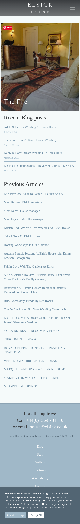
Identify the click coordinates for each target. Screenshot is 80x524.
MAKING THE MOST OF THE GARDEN (31, 377)
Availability (40, 478)
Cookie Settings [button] (15, 515)
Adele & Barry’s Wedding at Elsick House (30, 127)
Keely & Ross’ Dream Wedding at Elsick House (34, 152)
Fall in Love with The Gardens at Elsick (29, 266)
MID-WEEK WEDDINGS (21, 386)
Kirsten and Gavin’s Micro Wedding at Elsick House (37, 227)
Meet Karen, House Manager (22, 211)
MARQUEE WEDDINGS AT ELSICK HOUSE (34, 369)
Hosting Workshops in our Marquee (26, 245)
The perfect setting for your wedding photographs (35, 309)
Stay (40, 454)
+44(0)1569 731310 (44, 420)
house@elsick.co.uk (48, 426)
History (40, 486)
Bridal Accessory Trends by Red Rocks (28, 301)
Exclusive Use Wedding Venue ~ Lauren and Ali (34, 193)
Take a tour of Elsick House (22, 236)
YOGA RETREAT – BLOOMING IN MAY (32, 330)
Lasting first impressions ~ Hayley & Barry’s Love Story (39, 165)
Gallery (40, 462)
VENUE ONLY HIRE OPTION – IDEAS (30, 361)
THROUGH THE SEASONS (23, 339)
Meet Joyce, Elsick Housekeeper (24, 219)
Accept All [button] (36, 515)
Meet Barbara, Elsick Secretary (23, 202)
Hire (40, 446)
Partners (40, 470)
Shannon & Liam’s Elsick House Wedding (30, 140)
